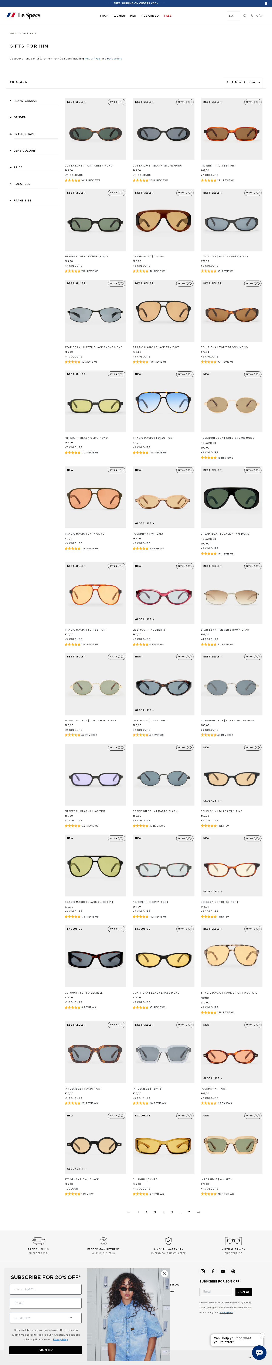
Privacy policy (226, 1313)
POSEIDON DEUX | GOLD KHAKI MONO (90, 721)
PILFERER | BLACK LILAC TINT (85, 811)
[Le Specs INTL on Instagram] (202, 1271)
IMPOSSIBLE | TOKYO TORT (83, 1089)
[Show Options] (71, 1317)
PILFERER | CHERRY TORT (151, 902)
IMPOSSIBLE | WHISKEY (216, 1179)
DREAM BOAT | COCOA (148, 257)
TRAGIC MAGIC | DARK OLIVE (85, 534)
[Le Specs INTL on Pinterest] (233, 1271)
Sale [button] (168, 16)
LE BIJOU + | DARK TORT (150, 721)
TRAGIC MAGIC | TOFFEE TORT (86, 630)
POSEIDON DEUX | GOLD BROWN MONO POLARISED (228, 440)
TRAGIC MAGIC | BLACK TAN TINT (156, 347)
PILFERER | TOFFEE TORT (218, 166)
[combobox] (37, 1318)
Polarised (150, 16)
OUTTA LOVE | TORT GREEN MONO (89, 166)
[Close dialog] (164, 1273)
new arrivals (93, 58)
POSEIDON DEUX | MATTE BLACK (155, 811)
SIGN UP (244, 1292)
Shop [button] (104, 16)
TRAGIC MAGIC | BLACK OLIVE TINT (89, 902)
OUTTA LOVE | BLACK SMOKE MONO (157, 166)
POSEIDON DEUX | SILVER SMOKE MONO (228, 721)
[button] (245, 16)
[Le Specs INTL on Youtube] (223, 1271)
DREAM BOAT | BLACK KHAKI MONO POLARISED (225, 536)
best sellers (114, 58)
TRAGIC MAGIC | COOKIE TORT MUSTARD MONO (229, 995)
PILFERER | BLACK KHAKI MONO (86, 257)
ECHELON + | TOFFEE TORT (220, 902)
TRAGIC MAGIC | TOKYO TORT (153, 438)
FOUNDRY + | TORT (214, 1089)
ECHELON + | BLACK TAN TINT (221, 811)
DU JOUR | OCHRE (145, 1179)
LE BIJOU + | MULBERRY (149, 630)
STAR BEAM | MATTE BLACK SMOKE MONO (94, 347)
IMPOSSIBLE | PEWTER (148, 1089)
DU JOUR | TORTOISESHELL (84, 993)
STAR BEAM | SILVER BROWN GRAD (225, 630)
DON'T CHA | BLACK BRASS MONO (156, 993)
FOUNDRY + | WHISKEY (148, 534)
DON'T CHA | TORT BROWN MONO (224, 347)
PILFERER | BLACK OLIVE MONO (86, 438)
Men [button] (133, 16)
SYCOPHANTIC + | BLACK (82, 1179)
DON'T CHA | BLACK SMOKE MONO (224, 257)
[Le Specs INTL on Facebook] (212, 1271)
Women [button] (119, 16)
